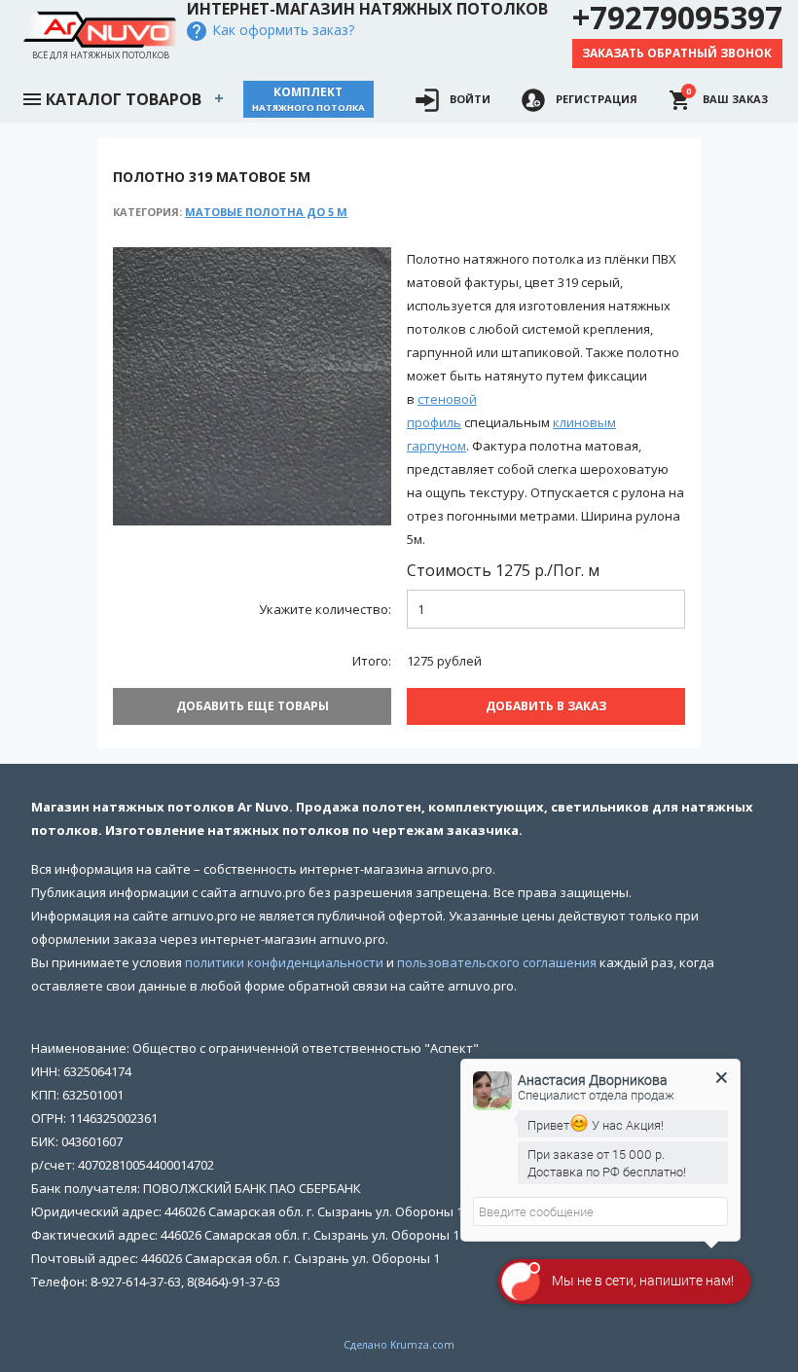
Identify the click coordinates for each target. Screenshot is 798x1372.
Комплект (308, 99)
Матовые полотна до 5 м (266, 211)
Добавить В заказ (546, 706)
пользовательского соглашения (497, 962)
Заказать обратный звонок (677, 53)
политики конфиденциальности (284, 962)
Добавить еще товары (252, 706)
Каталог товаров (123, 99)
